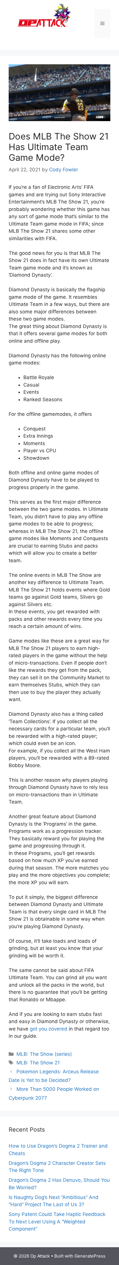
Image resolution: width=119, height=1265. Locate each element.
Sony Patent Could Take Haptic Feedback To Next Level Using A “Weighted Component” (57, 1221)
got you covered (48, 1029)
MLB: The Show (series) (44, 1054)
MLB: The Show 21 (38, 1063)
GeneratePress (90, 1256)
